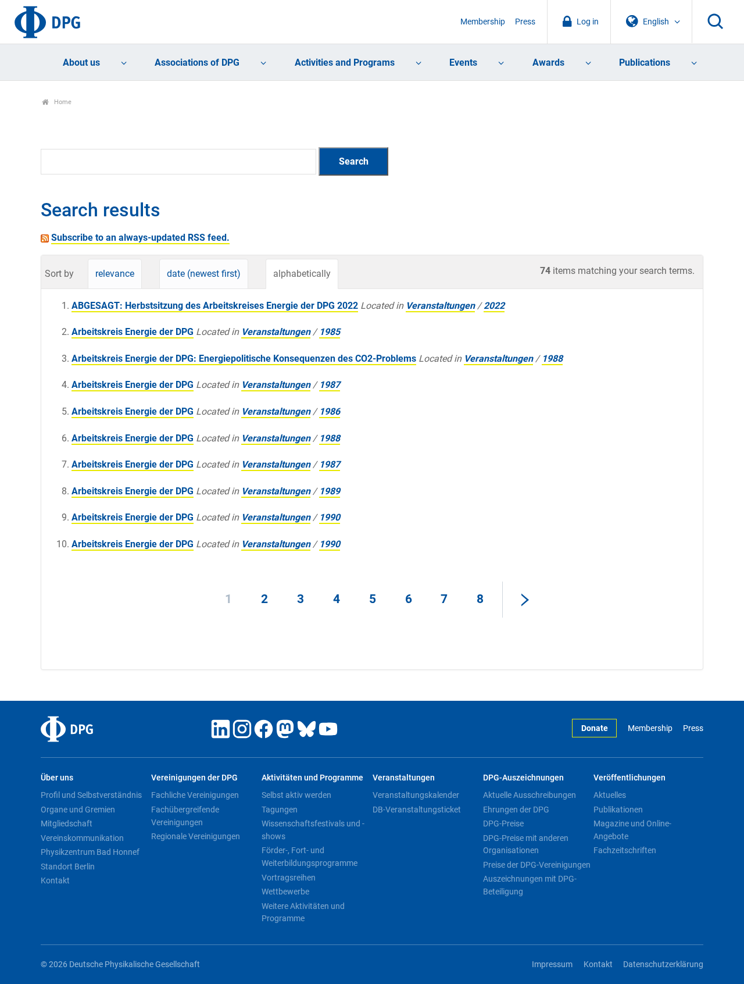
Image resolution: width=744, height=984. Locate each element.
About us (81, 62)
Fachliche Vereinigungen (195, 795)
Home (61, 102)
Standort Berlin (68, 866)
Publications (644, 62)
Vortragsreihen (289, 877)
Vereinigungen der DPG (194, 778)
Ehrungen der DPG (516, 809)
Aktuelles (609, 795)
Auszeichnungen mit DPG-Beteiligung (530, 885)
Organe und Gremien (78, 809)
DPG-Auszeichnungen (523, 778)
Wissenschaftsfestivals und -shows (313, 830)
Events (463, 62)
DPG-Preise (503, 823)
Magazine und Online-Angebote (632, 830)
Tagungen (280, 809)
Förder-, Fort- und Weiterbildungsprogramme (309, 857)
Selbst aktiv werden (296, 795)
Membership (482, 22)
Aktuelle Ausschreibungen (529, 795)
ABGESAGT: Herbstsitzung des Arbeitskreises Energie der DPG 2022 (214, 305)
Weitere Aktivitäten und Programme (303, 912)
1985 (329, 331)
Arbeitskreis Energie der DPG (132, 331)
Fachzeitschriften (624, 850)
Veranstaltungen (440, 305)
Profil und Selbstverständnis (91, 795)
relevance (114, 273)
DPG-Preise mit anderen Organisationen (525, 844)
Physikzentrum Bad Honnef (90, 852)
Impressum (552, 964)
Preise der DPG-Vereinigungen (537, 864)
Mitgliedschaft (66, 823)
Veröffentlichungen (629, 778)
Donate (594, 728)
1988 (552, 358)
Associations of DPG (197, 62)
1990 (329, 517)
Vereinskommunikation (82, 838)
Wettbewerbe (285, 891)
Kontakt (55, 880)
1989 (329, 491)
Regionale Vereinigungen (195, 836)
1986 (329, 411)
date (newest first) (204, 273)
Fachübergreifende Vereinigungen (185, 816)
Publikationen (618, 809)
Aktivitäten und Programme (312, 778)
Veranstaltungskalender (416, 795)
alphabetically (302, 273)
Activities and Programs (345, 62)
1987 (329, 384)
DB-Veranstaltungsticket (417, 809)
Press (525, 22)
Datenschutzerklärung (663, 964)
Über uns (57, 778)
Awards (548, 62)
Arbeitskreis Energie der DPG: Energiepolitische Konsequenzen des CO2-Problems (243, 358)
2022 (494, 305)
